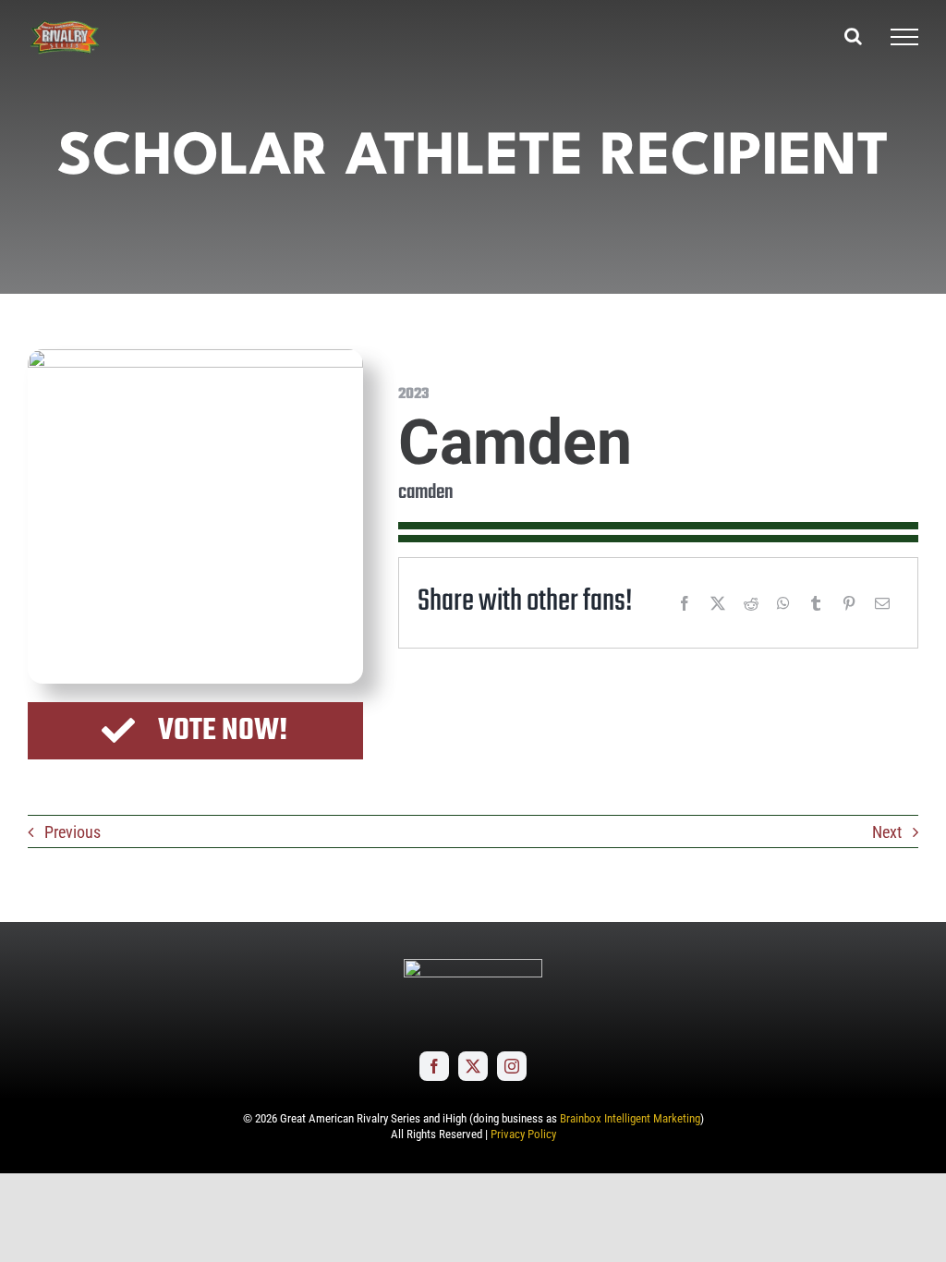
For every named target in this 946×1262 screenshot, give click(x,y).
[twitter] (473, 1066)
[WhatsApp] (783, 603)
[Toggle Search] (853, 36)
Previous (72, 832)
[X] (717, 603)
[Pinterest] (849, 603)
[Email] (882, 603)
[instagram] (512, 1066)
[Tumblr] (815, 603)
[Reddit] (751, 603)
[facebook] (434, 1066)
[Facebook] (684, 603)
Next (887, 832)
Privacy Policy (523, 1134)
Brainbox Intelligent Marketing (630, 1118)
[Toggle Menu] (904, 37)
